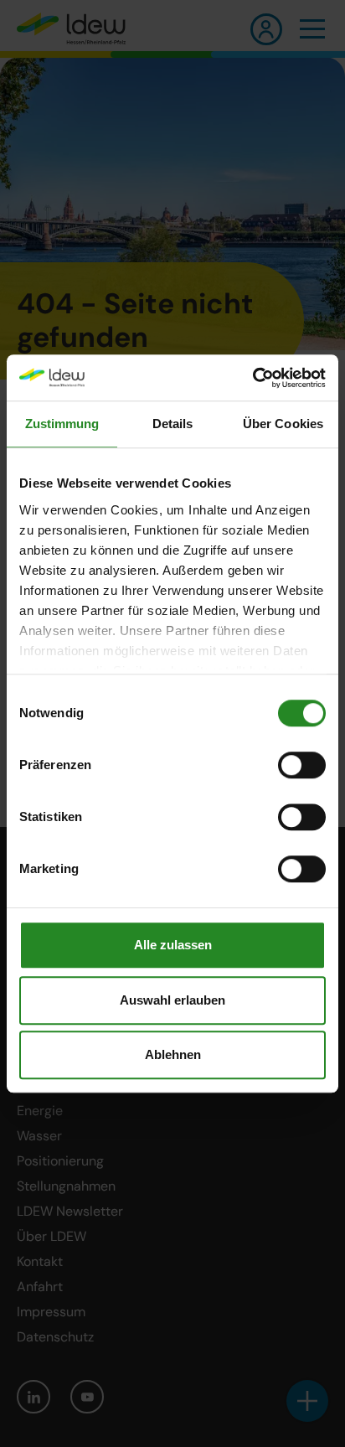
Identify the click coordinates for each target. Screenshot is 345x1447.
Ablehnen (173, 1054)
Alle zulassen (173, 945)
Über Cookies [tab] (283, 423)
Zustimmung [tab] (62, 423)
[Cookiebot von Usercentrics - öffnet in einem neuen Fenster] (252, 378)
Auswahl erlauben (172, 1000)
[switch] (302, 765)
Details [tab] (172, 423)
